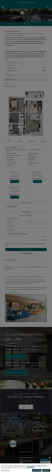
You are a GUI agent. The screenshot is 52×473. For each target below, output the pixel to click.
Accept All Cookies (37, 470)
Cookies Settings (5, 470)
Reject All (46, 470)
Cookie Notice (31, 467)
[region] (26, 468)
